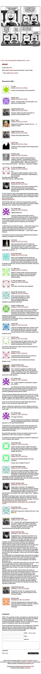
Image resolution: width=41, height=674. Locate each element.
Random (19, 60)
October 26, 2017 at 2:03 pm (19, 169)
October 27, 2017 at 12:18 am (19, 307)
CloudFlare (27, 668)
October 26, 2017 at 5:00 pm (19, 210)
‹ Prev (6, 60)
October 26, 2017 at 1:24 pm (19, 88)
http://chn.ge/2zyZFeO (8, 199)
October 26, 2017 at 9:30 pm (19, 270)
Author (13, 142)
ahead (5, 64)
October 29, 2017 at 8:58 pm (19, 468)
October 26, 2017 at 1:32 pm (19, 144)
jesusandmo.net (28, 663)
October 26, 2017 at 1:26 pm (19, 110)
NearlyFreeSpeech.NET (27, 666)
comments (5, 650)
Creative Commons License (29, 660)
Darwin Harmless (16, 182)
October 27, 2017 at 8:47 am (19, 353)
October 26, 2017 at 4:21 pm (19, 184)
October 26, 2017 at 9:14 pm (19, 255)
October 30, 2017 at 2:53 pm (19, 508)
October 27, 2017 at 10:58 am (19, 366)
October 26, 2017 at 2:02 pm (19, 155)
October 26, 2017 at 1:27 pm (19, 121)
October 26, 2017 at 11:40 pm (19, 293)
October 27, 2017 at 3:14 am (19, 325)
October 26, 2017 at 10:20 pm (19, 282)
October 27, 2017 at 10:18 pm (19, 444)
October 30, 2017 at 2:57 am (19, 484)
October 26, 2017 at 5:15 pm (19, 241)
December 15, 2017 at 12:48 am (20, 600)
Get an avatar (32, 633)
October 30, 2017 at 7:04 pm (19, 520)
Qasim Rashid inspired (11, 70)
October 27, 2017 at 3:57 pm (19, 414)
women (16, 73)
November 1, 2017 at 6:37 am (19, 533)
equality (8, 73)
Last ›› (28, 60)
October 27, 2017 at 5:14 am (19, 338)
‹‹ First (2, 60)
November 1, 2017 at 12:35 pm (20, 588)
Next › (24, 60)
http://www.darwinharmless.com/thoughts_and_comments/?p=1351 (19, 502)
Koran (12, 73)
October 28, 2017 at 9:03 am (19, 456)
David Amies (14, 253)
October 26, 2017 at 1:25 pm (19, 99)
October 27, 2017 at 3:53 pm (19, 380)
